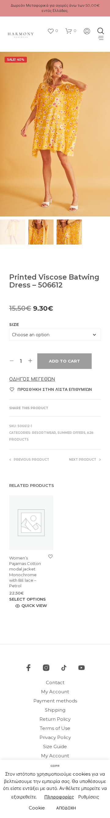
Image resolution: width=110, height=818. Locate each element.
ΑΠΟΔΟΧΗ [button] (66, 807)
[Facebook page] (28, 667)
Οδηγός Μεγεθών (32, 379)
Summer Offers (71, 433)
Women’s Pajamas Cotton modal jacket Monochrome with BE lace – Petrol (25, 571)
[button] (52, 31)
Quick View (34, 605)
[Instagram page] (46, 667)
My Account (55, 692)
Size (14, 324)
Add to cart (64, 361)
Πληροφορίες (59, 797)
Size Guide (55, 746)
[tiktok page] (64, 667)
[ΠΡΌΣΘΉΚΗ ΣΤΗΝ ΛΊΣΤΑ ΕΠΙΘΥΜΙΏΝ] (50, 556)
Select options (27, 599)
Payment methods (55, 701)
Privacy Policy (55, 737)
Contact (55, 682)
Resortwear (44, 433)
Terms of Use (55, 728)
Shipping (55, 710)
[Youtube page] (81, 667)
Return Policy (55, 719)
